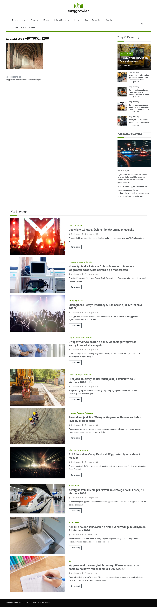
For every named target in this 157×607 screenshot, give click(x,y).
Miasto (46, 20)
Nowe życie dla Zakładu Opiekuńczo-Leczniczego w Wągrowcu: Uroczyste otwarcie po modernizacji (102, 268)
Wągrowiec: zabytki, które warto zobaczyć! (23, 80)
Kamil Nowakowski (77, 234)
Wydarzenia (78, 225)
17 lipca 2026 (135, 82)
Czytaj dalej (75, 247)
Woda (83, 337)
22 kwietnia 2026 (125, 183)
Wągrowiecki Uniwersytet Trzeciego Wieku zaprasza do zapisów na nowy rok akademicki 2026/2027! (104, 567)
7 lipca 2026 (135, 125)
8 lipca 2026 (135, 111)
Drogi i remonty (126, 54)
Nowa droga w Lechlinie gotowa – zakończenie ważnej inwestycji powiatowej (139, 78)
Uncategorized (74, 486)
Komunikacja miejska (76, 374)
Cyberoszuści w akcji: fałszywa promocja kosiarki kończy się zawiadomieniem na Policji (132, 177)
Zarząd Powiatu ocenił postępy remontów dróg (139, 121)
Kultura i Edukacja (61, 20)
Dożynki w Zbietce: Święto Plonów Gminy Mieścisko (101, 229)
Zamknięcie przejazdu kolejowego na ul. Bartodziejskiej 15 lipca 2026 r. (139, 93)
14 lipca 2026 (135, 96)
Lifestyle (108, 20)
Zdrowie (77, 20)
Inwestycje (72, 262)
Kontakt (32, 27)
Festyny (71, 300)
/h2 (70, 561)
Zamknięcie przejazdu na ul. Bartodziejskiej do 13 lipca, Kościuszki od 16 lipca (139, 108)
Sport (87, 20)
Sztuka (76, 450)
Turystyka (96, 20)
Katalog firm (18, 27)
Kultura (71, 225)
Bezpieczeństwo (19, 20)
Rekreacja (80, 413)
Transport (35, 20)
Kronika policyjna (123, 171)
